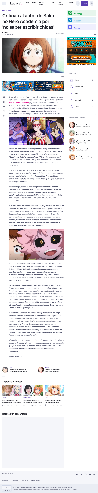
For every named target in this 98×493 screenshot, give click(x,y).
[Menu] (4, 3)
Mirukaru (5, 32)
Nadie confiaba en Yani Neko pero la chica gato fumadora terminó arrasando (83, 135)
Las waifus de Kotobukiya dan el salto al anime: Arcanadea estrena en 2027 (54, 402)
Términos (15, 480)
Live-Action (60, 3)
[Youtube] (89, 474)
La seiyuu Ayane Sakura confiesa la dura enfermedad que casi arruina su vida (32, 402)
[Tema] (91, 3)
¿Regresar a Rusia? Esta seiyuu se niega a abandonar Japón (11, 402)
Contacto (5, 480)
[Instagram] (85, 474)
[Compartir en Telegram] (4, 106)
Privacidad (24, 480)
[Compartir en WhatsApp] (4, 111)
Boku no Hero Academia (19, 103)
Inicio (27, 2)
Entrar (85, 3)
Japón (53, 2)
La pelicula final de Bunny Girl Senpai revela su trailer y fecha (19, 371)
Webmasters (35, 480)
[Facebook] (77, 474)
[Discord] (94, 474)
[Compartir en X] (4, 102)
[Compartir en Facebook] (4, 97)
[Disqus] (33, 443)
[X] (81, 474)
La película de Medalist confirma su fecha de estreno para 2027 (52, 371)
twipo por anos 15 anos (65, 487)
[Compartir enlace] (4, 115)
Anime (34, 2)
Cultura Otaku (41, 3)
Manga (71, 2)
